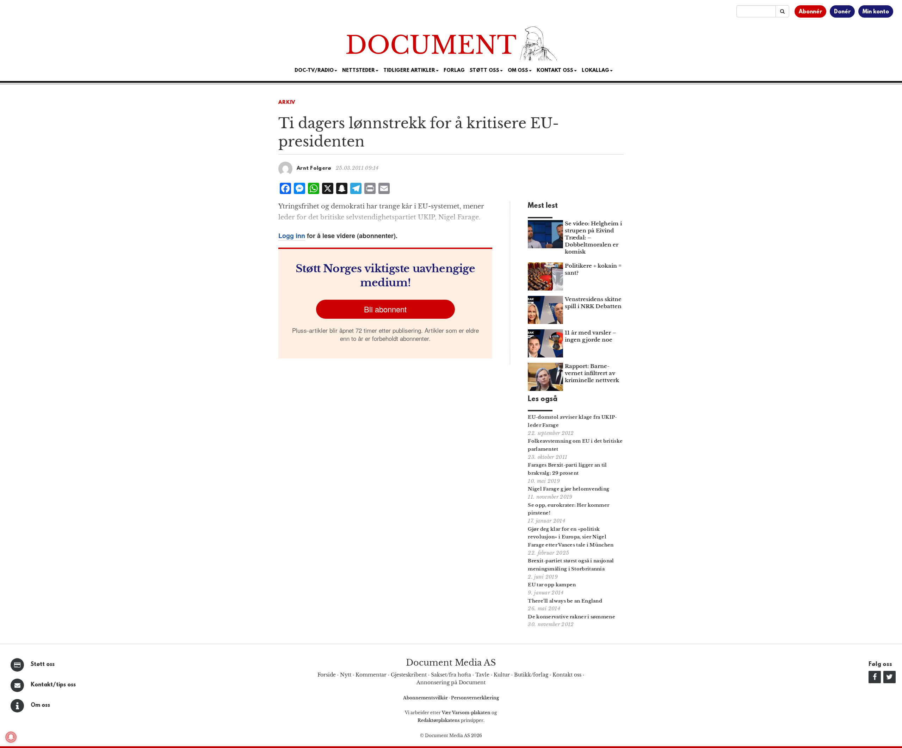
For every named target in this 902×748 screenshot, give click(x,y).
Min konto (876, 12)
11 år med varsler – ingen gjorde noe (590, 336)
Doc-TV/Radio (314, 71)
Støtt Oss (484, 71)
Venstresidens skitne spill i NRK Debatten (593, 303)
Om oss (40, 705)
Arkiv (286, 103)
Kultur (502, 675)
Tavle (482, 675)
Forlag (454, 71)
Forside (326, 675)
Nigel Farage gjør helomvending (568, 489)
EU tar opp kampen (552, 585)
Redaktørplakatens (439, 720)
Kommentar (371, 675)
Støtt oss (43, 664)
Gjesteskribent (409, 675)
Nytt (345, 675)
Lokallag (595, 71)
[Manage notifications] (11, 737)
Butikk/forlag (531, 675)
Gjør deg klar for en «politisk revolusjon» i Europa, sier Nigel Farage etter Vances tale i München (570, 537)
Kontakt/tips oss (53, 685)
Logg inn (291, 235)
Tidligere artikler (409, 71)
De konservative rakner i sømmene (571, 617)
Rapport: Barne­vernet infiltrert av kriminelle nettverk (592, 373)
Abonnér (810, 12)
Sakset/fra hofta (451, 675)
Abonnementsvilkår (426, 697)
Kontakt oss (555, 71)
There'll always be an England (565, 601)
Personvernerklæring (475, 697)
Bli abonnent (385, 309)
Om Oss (518, 71)
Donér (842, 12)
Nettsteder (358, 71)
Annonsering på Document (451, 682)
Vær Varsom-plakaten (466, 712)
